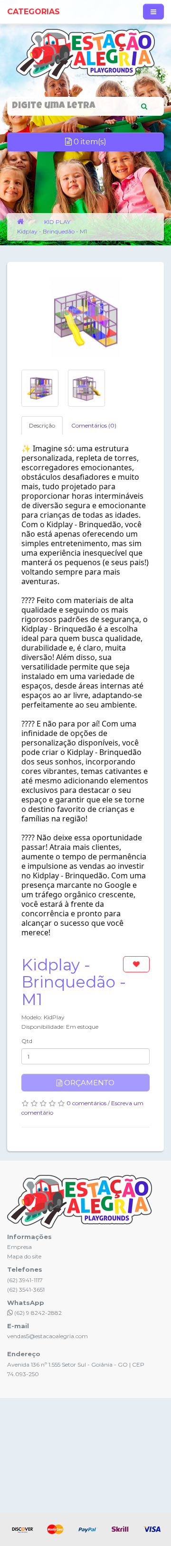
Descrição (42, 425)
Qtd (26, 1040)
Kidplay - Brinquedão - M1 (52, 231)
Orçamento (88, 1082)
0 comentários (86, 1103)
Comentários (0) (93, 425)
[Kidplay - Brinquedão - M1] (85, 318)
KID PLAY (57, 221)
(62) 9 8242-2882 (37, 1312)
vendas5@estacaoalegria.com (47, 1336)
